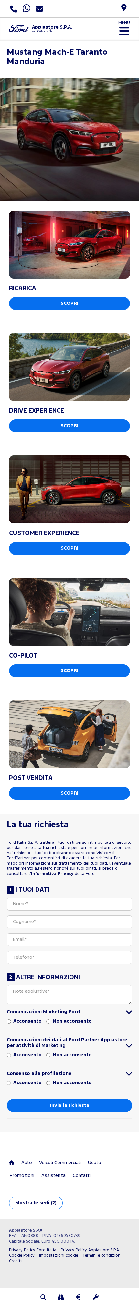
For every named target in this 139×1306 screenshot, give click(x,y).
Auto (26, 1163)
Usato (94, 1163)
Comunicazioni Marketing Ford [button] (43, 1012)
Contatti (82, 1176)
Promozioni (22, 1176)
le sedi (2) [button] (36, 1203)
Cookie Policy (22, 1255)
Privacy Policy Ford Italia (32, 1250)
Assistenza (53, 1176)
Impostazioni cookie (58, 1255)
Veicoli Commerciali (60, 1163)
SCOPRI (69, 303)
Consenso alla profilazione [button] (39, 1073)
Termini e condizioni (102, 1255)
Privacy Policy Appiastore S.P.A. (90, 1250)
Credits (15, 1261)
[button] (43, 1298)
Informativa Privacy (52, 874)
